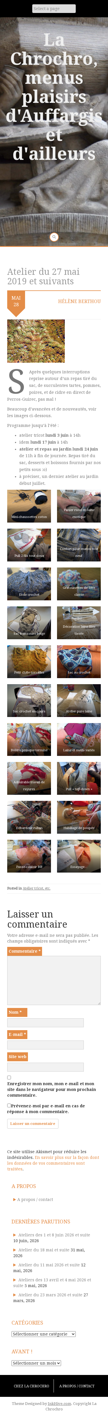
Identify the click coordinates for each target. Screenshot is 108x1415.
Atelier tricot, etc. (36, 888)
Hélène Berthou (79, 301)
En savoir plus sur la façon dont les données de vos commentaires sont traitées (53, 1163)
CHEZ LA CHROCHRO (31, 1386)
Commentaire (25, 951)
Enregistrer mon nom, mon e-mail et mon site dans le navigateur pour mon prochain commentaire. (51, 1089)
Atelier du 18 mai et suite (43, 1250)
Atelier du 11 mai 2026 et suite (49, 1265)
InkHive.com (59, 1403)
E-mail (17, 1034)
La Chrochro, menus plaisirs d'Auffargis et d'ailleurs (54, 97)
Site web (17, 1056)
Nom (15, 1012)
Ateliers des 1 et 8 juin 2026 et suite (54, 1235)
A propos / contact (35, 1199)
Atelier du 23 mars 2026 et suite (50, 1295)
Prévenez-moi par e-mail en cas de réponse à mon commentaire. (46, 1109)
